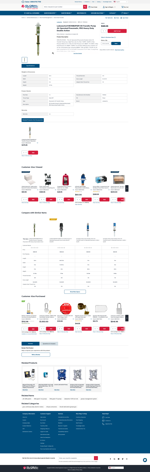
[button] (120, 2)
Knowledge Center (107, 2)
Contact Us (87, 2)
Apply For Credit (44, 431)
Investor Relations (26, 426)
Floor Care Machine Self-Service (48, 449)
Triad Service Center (63, 429)
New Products (79, 423)
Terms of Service (91, 461)
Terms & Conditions (72, 470)
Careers (24, 420)
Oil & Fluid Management (46, 17)
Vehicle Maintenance (32, 17)
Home (23, 17)
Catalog (98, 2)
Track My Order (44, 426)
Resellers (60, 423)
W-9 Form (42, 440)
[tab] (31, 66)
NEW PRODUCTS (81, 13)
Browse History (78, 2)
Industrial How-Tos (80, 429)
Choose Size (83, 179)
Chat (93, 2)
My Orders (42, 423)
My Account (43, 420)
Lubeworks (59, 22)
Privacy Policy (83, 461)
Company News (26, 423)
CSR (23, 429)
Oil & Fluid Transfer (59, 17)
